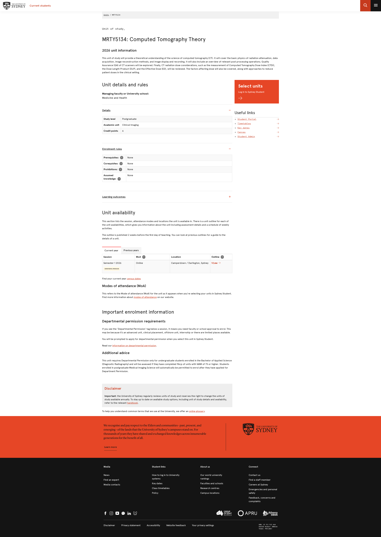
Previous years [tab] (131, 250)
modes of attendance (145, 297)
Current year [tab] (111, 250)
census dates (134, 278)
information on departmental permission (134, 345)
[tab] (167, 110)
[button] (365, 5)
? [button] (121, 157)
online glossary (196, 411)
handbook (132, 402)
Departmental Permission (112, 268)
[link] (118, 475)
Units (106, 15)
